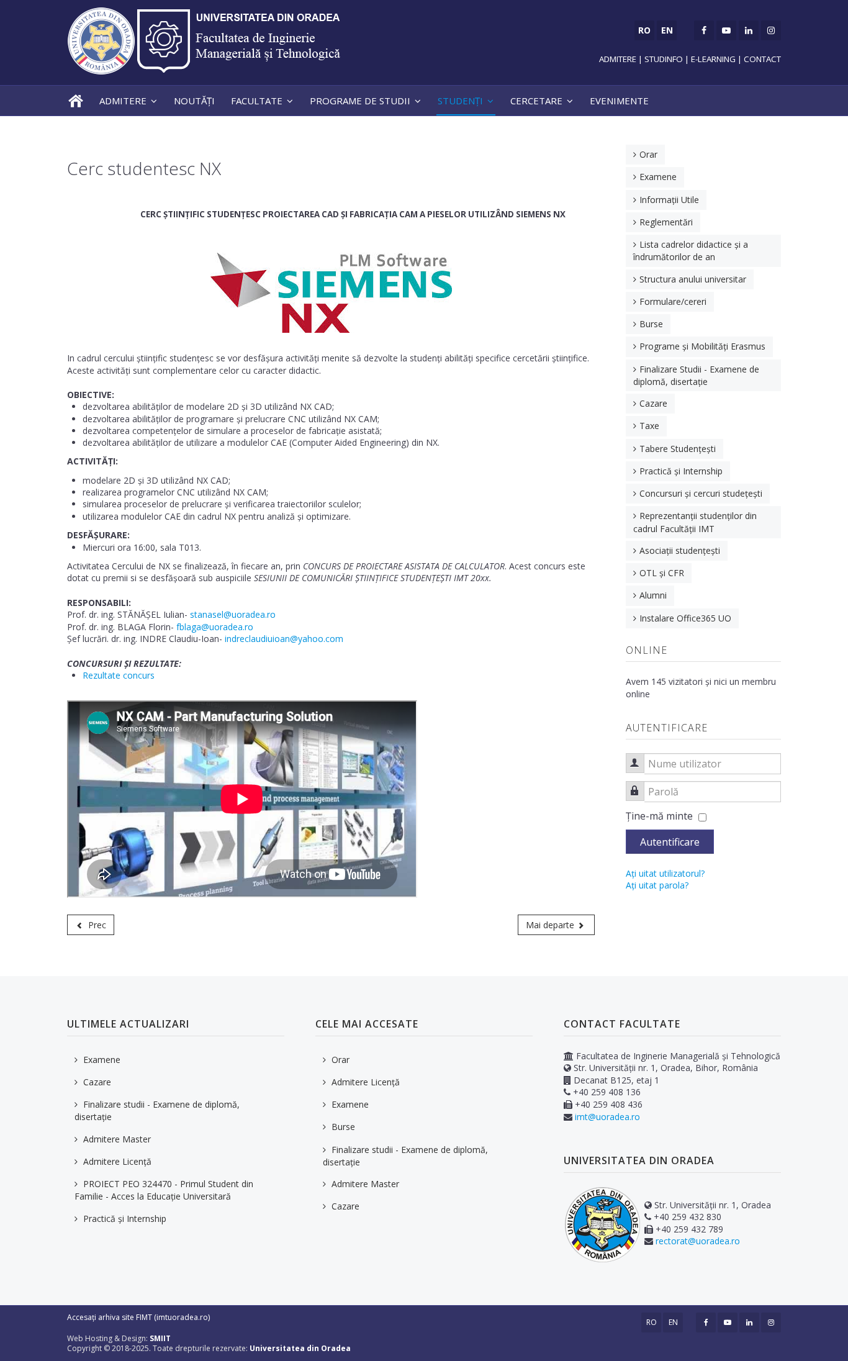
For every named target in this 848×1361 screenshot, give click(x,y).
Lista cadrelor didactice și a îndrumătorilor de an (690, 250)
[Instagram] (771, 30)
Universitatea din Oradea (300, 1348)
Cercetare (536, 100)
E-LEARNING (713, 59)
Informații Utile (669, 200)
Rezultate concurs (119, 675)
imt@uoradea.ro (607, 1117)
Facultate (256, 100)
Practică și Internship (681, 471)
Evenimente (619, 100)
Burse (651, 324)
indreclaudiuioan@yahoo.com (284, 638)
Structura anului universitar (692, 279)
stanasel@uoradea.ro (233, 614)
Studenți (460, 100)
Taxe (649, 426)
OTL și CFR (661, 573)
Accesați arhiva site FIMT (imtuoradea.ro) (138, 1317)
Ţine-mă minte (659, 816)
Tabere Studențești (677, 448)
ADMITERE (618, 59)
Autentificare (670, 842)
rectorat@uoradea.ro (698, 1241)
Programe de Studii (360, 100)
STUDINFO (663, 59)
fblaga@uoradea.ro (214, 627)
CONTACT (762, 59)
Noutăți (194, 100)
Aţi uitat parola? (657, 885)
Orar (648, 154)
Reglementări (666, 222)
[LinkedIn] (749, 30)
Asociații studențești (679, 550)
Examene (658, 177)
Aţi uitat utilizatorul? (665, 873)
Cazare (653, 403)
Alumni (653, 595)
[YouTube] (726, 30)
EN (673, 1322)
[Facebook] (704, 30)
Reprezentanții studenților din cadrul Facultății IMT (695, 522)
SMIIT (160, 1338)
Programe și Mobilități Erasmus (702, 346)
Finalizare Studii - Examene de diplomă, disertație (696, 375)
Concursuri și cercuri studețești (700, 493)
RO (651, 1322)
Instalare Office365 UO (685, 618)
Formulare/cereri (672, 301)
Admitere (123, 100)
